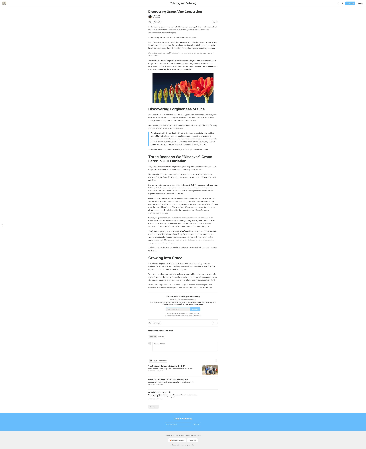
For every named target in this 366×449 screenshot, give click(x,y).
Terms (187, 435)
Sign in (360, 3)
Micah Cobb (156, 15)
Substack (173, 445)
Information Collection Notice (182, 315)
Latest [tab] (155, 360)
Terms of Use (192, 313)
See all (152, 407)
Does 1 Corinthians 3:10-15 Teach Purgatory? (168, 379)
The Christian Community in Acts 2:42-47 (166, 366)
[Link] (145, 109)
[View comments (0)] (155, 22)
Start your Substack (178, 440)
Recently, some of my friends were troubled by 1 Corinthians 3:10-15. (171, 382)
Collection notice (195, 435)
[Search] (338, 3)
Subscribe (350, 3)
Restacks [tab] (161, 337)
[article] (183, 370)
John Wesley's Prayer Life (159, 392)
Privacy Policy (197, 315)
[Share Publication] (342, 3)
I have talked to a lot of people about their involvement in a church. (170, 369)
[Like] (150, 22)
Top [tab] (150, 360)
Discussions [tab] (163, 360)
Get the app (192, 440)
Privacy (181, 435)
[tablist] (156, 337)
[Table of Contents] (2, 224)
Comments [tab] (152, 337)
